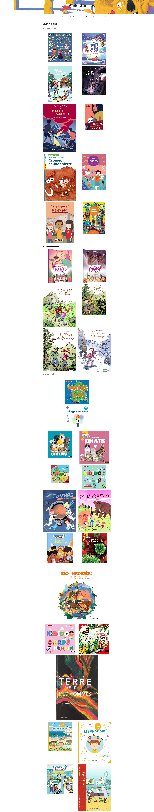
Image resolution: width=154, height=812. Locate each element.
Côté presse (88, 16)
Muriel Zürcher (81, 6)
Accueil (53, 16)
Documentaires (65, 16)
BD (70, 16)
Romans (58, 16)
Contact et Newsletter (97, 16)
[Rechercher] (110, 17)
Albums (74, 16)
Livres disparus (81, 16)
